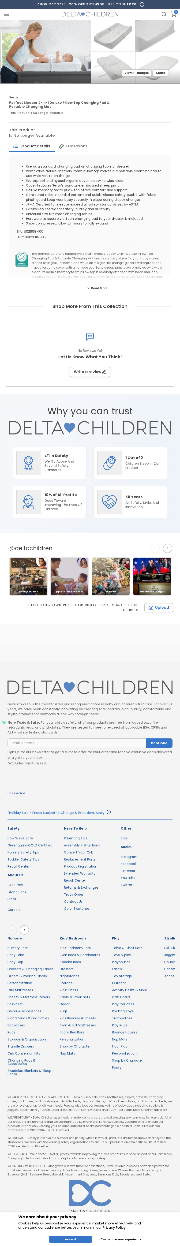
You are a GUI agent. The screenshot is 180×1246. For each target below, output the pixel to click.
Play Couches (123, 1004)
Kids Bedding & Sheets (78, 1018)
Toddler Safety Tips (23, 859)
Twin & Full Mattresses (78, 1025)
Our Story (15, 885)
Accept (70, 1239)
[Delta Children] (90, 688)
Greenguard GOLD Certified (30, 845)
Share (160, 73)
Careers (14, 909)
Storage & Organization (27, 1039)
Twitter (126, 885)
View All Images (137, 73)
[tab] (32, 146)
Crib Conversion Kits (24, 1053)
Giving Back (17, 892)
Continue (159, 743)
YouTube (128, 878)
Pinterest (128, 870)
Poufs (116, 1067)
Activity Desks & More (129, 990)
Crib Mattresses (20, 990)
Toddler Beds (70, 962)
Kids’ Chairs (69, 990)
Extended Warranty (79, 873)
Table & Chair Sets (75, 997)
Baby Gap (15, 962)
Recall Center (19, 866)
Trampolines (122, 1018)
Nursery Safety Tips (23, 852)
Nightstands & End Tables (28, 1018)
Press (12, 899)
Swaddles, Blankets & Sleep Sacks (29, 1072)
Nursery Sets (18, 948)
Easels (117, 969)
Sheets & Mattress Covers (29, 997)
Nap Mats (67, 1053)
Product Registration (80, 866)
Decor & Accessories (24, 1011)
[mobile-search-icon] (164, 14)
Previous (156, 548)
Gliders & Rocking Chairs (27, 976)
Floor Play (119, 1046)
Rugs (11, 1032)
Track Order (73, 894)
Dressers (67, 969)
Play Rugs (119, 1025)
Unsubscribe (16, 793)
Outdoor (119, 983)
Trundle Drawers (21, 1046)
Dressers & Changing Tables (30, 969)
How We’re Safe (20, 838)
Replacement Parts (79, 859)
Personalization (20, 983)
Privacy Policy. (114, 1227)
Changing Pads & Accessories (22, 1062)
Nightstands (69, 976)
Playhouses (121, 962)
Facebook (129, 863)
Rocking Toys (122, 1011)
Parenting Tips (75, 838)
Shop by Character (75, 1046)
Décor (65, 1004)
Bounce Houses (124, 1032)
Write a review (87, 371)
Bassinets (15, 1004)
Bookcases (16, 1025)
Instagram (129, 856)
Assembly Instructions (82, 845)
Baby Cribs (16, 955)
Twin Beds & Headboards (80, 955)
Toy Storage (122, 976)
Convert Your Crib (78, 852)
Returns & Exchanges (81, 887)
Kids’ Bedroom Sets (75, 948)
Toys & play (121, 955)
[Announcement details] (108, 813)
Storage (66, 983)
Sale (124, 838)
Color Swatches (77, 908)
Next (168, 548)
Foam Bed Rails (72, 1032)
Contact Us (73, 901)
